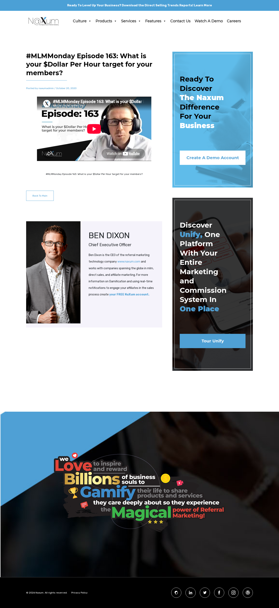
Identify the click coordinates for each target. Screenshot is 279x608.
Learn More (203, 5)
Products (104, 21)
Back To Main (39, 195)
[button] (90, 21)
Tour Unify (213, 341)
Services (128, 21)
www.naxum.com (128, 261)
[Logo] (43, 21)
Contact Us (180, 21)
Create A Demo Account (212, 157)
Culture (80, 21)
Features (153, 21)
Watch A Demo (209, 21)
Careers (234, 21)
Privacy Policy (79, 592)
